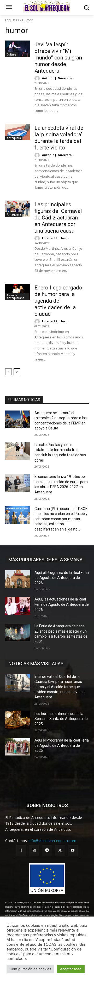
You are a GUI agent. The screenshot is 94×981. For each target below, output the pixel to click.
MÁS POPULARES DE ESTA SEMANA (45, 559)
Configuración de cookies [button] (30, 969)
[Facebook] (21, 850)
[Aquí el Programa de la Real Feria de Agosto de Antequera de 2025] (17, 746)
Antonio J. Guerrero (57, 78)
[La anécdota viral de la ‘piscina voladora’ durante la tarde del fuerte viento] (17, 132)
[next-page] (17, 371)
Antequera (14, 138)
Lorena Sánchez (54, 238)
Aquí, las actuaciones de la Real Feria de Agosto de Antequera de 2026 (61, 604)
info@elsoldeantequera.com (52, 840)
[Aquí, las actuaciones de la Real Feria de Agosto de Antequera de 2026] (17, 605)
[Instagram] (34, 850)
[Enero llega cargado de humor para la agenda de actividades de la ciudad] (17, 292)
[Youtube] (73, 850)
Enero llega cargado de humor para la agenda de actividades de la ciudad (58, 300)
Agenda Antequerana (15, 296)
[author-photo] (37, 78)
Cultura (11, 54)
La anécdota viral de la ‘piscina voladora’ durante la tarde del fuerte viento (58, 138)
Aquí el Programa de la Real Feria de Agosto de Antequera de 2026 (61, 577)
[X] (60, 850)
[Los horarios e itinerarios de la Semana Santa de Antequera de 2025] (17, 720)
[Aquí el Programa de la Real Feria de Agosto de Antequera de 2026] (17, 579)
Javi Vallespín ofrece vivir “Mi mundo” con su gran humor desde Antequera (58, 57)
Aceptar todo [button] (70, 969)
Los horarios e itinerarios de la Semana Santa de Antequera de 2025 (61, 719)
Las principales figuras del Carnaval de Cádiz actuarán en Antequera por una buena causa (58, 217)
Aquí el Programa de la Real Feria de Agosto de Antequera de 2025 (61, 745)
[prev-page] (8, 371)
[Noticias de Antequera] (47, 6)
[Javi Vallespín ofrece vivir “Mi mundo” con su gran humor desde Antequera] (17, 49)
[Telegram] (47, 850)
